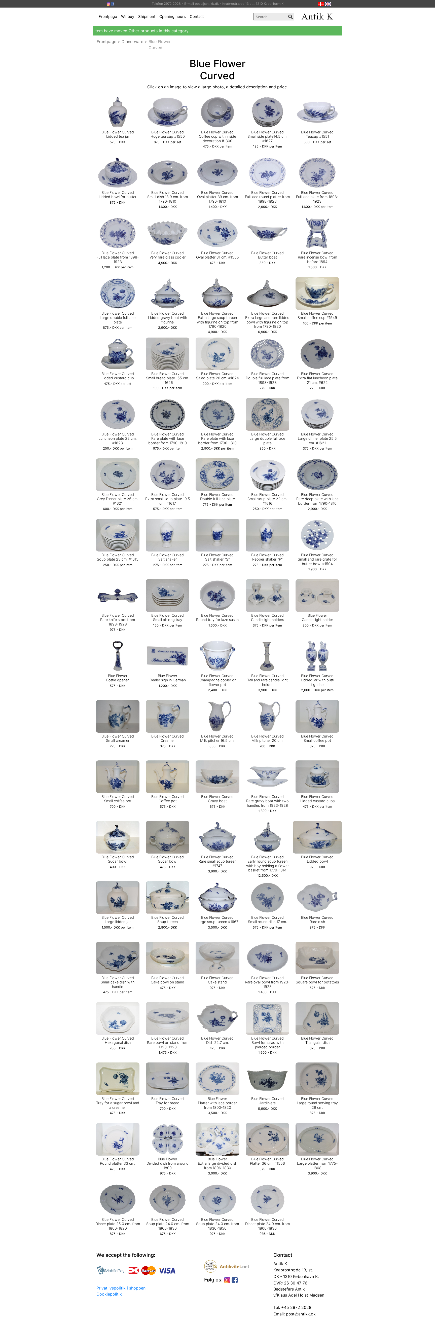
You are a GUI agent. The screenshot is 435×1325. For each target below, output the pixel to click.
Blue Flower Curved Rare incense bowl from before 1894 (317, 257)
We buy (127, 16)
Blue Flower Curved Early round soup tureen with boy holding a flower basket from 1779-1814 (267, 863)
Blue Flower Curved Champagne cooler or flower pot (217, 680)
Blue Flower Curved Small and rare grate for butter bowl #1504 (317, 559)
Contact (197, 16)
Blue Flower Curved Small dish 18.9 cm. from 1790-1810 (167, 196)
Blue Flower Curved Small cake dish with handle (117, 982)
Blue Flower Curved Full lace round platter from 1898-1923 (267, 196)
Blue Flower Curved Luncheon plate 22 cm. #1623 (117, 438)
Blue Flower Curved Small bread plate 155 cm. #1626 (167, 378)
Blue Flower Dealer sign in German (168, 678)
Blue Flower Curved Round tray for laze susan (217, 617)
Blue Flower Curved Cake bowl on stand (167, 980)
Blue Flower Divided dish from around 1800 (168, 1163)
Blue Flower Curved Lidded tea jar (117, 134)
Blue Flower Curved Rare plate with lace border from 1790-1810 (167, 438)
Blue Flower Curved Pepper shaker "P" (267, 557)
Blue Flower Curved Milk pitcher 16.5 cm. (217, 738)
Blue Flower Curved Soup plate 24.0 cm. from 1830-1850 (217, 1223)
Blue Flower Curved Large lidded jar (117, 919)
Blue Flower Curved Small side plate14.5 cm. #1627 (267, 136)
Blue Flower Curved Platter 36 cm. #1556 (267, 1161)
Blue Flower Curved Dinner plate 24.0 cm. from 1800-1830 (267, 1223)
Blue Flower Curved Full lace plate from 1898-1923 (317, 196)
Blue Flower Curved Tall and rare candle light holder (267, 680)
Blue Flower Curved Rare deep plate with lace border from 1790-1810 (317, 498)
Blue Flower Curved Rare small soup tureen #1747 (217, 861)
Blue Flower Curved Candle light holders (267, 617)
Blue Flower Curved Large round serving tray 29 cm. (317, 1103)
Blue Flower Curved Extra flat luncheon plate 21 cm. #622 (317, 378)
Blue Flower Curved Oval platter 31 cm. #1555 (217, 255)
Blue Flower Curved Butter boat (267, 255)
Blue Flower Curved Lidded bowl (317, 859)
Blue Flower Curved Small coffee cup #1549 (317, 315)
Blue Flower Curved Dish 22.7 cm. (217, 1040)
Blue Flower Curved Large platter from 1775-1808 (317, 1163)
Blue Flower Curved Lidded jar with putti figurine (317, 680)
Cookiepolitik (109, 1294)
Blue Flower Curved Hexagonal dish (117, 1040)
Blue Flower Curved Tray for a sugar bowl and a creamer (117, 1103)
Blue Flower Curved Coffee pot (167, 798)
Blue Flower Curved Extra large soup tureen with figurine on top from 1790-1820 (217, 319)
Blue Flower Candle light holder (317, 617)
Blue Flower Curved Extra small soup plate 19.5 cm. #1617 (167, 498)
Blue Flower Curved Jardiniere (267, 1100)
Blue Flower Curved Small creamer (117, 738)
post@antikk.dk (300, 1313)
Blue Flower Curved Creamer (167, 738)
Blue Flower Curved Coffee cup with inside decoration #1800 (217, 136)
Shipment (146, 16)
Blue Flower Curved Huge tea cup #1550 (168, 134)
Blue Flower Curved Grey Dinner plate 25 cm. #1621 (117, 498)
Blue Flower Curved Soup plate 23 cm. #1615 (117, 557)
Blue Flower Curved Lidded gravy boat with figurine (167, 317)
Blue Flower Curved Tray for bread (167, 1100)
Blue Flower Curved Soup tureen (167, 919)
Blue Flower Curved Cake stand (217, 980)
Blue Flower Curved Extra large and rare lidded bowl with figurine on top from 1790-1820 (267, 319)
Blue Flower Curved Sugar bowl (117, 859)
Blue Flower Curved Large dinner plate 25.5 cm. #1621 (317, 438)
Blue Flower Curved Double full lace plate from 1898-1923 (267, 378)
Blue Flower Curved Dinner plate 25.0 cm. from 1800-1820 (117, 1223)
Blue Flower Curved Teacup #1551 (317, 134)
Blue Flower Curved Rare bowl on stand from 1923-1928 (167, 1042)
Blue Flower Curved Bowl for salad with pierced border (267, 1042)
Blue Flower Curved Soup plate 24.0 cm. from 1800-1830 (167, 1223)
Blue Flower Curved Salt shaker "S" (217, 557)
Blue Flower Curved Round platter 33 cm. (117, 1161)
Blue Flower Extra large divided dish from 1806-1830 (217, 1163)
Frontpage (108, 16)
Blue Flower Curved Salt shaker (167, 557)
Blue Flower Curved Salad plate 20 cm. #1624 (217, 376)
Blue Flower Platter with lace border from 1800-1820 (217, 1103)
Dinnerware (132, 41)
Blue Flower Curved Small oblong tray (167, 617)
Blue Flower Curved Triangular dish (317, 1040)
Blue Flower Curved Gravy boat (217, 798)
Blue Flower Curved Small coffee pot (317, 738)
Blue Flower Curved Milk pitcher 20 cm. (267, 738)
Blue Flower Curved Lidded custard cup (117, 376)
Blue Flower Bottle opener (117, 678)
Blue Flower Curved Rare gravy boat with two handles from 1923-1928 (267, 800)
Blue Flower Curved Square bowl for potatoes (317, 980)
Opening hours (172, 16)
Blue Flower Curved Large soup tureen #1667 (217, 919)
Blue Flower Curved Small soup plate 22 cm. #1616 (267, 498)
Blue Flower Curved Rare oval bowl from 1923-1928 (267, 982)
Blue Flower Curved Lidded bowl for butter (117, 194)
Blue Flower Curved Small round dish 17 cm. (267, 919)
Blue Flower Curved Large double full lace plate (117, 317)
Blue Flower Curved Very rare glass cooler (168, 255)
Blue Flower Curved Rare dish (317, 919)
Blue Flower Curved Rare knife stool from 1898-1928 (117, 619)
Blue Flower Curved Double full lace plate (217, 496)
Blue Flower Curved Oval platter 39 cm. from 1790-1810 (217, 196)
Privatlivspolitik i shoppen (121, 1288)
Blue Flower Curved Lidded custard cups (317, 798)
